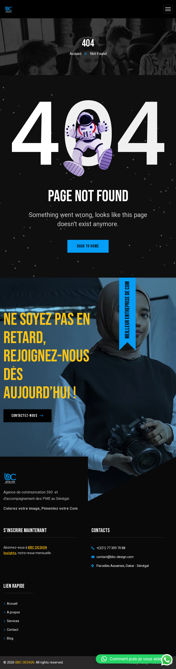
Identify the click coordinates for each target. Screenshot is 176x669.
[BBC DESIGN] (8, 9)
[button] (133, 659)
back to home (88, 246)
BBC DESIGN (24, 662)
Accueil (75, 53)
